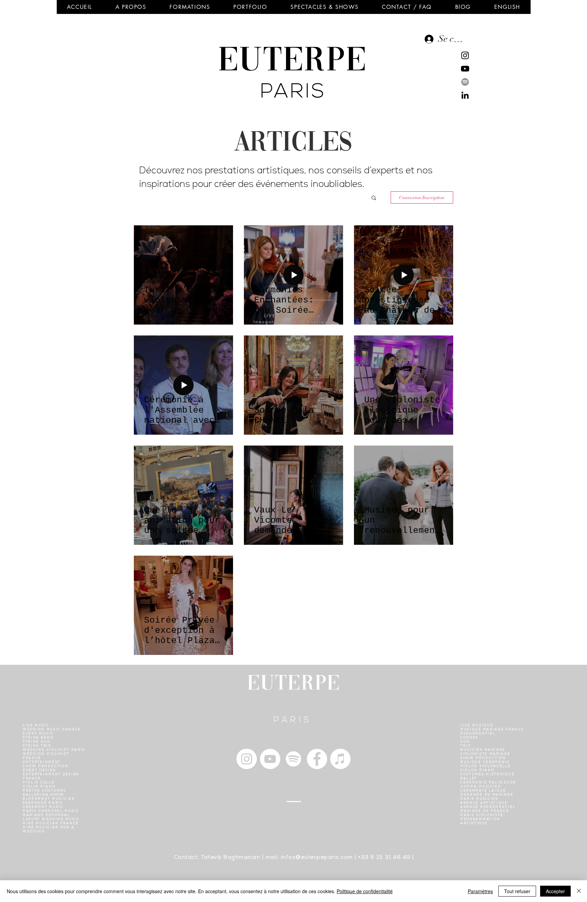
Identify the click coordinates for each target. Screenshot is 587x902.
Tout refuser (517, 891)
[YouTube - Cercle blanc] (270, 759)
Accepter (555, 891)
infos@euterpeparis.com (317, 858)
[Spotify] (465, 82)
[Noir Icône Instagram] (465, 55)
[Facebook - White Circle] (317, 759)
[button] (131, 7)
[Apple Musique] (340, 759)
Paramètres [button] (480, 891)
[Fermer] (579, 891)
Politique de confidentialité (365, 891)
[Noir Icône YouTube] (465, 69)
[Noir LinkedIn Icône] (465, 95)
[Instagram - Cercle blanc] (246, 759)
